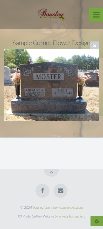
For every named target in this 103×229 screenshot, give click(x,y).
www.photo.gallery (72, 216)
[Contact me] (61, 191)
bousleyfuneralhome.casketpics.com (58, 207)
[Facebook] (43, 191)
